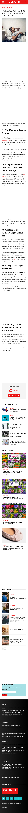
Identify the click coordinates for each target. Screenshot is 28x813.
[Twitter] (11, 46)
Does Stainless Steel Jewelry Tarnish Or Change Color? (16, 641)
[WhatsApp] (21, 46)
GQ (14, 259)
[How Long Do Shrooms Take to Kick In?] (5, 630)
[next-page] (5, 649)
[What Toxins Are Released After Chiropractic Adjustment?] (5, 597)
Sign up (4, 694)
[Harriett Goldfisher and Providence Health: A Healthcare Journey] (5, 434)
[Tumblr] (16, 798)
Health (9, 7)
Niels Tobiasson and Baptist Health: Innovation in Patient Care (16, 426)
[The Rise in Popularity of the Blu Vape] (5, 410)
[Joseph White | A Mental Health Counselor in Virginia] (5, 418)
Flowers (5, 469)
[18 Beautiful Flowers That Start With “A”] (14, 510)
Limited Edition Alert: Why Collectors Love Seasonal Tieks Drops (13, 548)
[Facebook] (7, 46)
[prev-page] (3, 649)
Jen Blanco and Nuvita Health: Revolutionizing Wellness (18, 443)
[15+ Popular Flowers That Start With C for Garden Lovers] (14, 460)
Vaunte (16, 390)
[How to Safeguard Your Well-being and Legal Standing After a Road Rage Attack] (5, 619)
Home (3, 7)
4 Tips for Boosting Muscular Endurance (11, 725)
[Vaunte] (11, 390)
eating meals (8, 286)
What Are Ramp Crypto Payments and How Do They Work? (16, 608)
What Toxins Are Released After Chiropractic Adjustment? (18, 597)
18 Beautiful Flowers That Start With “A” (12, 522)
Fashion (5, 545)
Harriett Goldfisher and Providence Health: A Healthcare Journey (18, 435)
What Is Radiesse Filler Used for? (9, 753)
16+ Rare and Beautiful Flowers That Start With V (13, 498)
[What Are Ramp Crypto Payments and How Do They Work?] (5, 608)
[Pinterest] (16, 46)
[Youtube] (18, 395)
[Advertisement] (14, 65)
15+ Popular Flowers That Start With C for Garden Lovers (12, 473)
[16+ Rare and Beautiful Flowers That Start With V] (14, 486)
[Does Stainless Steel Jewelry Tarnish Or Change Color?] (5, 641)
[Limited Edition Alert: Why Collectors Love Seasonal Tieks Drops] (14, 535)
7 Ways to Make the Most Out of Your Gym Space (12, 736)
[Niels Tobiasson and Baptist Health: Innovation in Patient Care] (5, 426)
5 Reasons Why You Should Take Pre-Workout (12, 727)
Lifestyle (12, 605)
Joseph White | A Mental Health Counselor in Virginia (17, 418)
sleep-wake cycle (6, 140)
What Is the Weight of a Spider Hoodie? (11, 777)
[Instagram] (12, 395)
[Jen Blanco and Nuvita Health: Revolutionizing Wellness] (5, 442)
